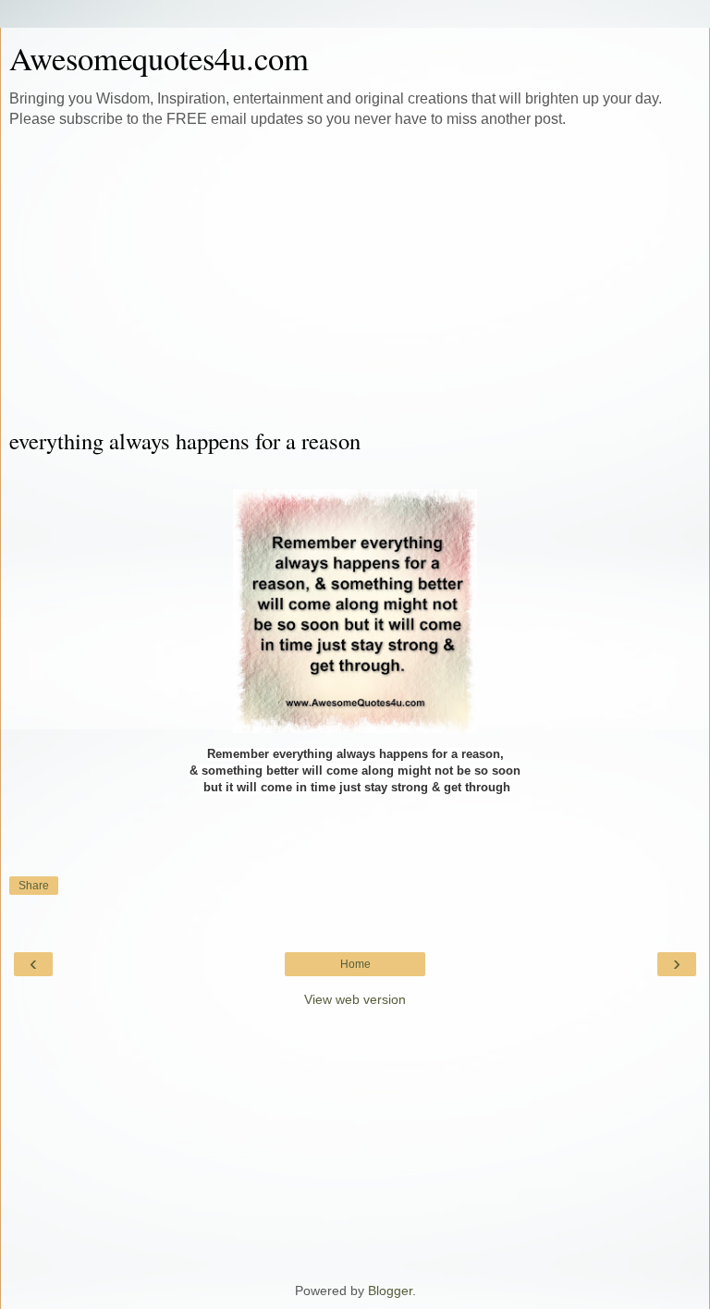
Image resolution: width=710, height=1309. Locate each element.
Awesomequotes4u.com (159, 58)
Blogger (390, 1290)
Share (33, 885)
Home (355, 964)
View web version (355, 999)
